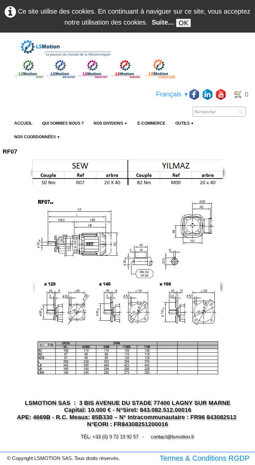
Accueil (23, 123)
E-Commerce (151, 123)
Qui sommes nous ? (63, 123)
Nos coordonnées (37, 137)
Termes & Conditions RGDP (205, 458)
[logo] (94, 48)
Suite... (163, 22)
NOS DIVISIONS (111, 123)
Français (172, 94)
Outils (184, 123)
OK (183, 23)
